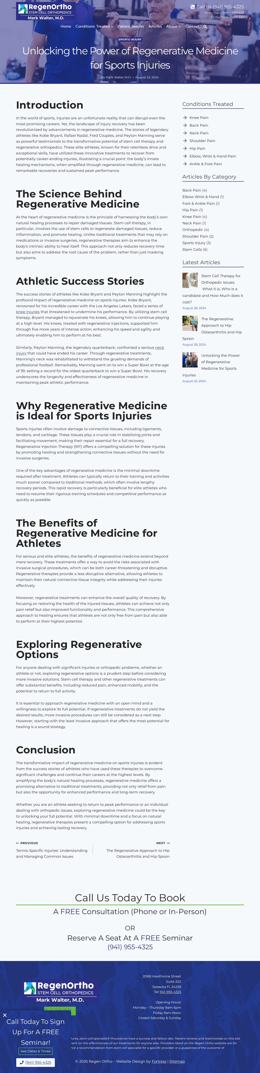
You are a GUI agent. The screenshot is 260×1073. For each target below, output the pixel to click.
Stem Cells (192, 249)
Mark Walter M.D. (118, 77)
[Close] (5, 1015)
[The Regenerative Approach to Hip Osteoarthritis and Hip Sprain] (190, 323)
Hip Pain (197, 148)
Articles (155, 26)
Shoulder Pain (202, 141)
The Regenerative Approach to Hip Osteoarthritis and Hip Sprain (138, 850)
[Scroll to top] (250, 1065)
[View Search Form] (205, 26)
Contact (192, 26)
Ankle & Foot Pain (206, 164)
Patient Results (131, 26)
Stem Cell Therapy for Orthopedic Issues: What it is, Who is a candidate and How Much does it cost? (212, 289)
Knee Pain (199, 117)
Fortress (159, 1061)
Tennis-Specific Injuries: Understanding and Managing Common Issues (51, 850)
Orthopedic (192, 229)
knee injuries (28, 312)
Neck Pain (199, 133)
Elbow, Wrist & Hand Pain (213, 156)
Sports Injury (130, 39)
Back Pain (199, 125)
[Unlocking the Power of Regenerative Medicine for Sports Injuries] (190, 359)
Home (66, 26)
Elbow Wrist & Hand (200, 197)
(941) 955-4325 (130, 947)
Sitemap (177, 1061)
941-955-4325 (170, 992)
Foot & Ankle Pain (198, 203)
